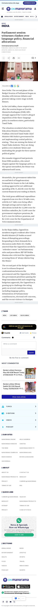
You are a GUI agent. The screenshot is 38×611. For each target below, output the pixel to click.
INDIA (27, 16)
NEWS (22, 548)
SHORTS (22, 570)
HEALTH (4, 557)
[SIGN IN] (35, 8)
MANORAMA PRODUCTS (10, 477)
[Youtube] (10, 601)
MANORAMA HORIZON (9, 444)
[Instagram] (6, 601)
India (5, 26)
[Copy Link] (19, 58)
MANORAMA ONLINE (8, 439)
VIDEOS (4, 566)
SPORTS (22, 557)
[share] (9, 58)
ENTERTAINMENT (19, 16)
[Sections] (3, 8)
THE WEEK (5, 448)
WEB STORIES (24, 566)
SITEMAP (4, 506)
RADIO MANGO (7, 457)
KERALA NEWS (9, 16)
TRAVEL (22, 561)
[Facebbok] (3, 601)
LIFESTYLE (23, 553)
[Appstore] (23, 587)
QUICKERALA (6, 461)
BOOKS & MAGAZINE (27, 457)
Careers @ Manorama (28, 481)
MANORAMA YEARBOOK (10, 452)
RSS (21, 485)
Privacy (5, 481)
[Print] (14, 58)
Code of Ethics (25, 510)
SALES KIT (23, 497)
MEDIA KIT (23, 477)
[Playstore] (8, 587)
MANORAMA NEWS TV (27, 448)
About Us (5, 472)
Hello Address (25, 439)
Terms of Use (6, 485)
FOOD (4, 561)
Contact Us (24, 472)
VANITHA (23, 444)
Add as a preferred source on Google (21, 327)
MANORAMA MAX (25, 452)
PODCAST (5, 570)
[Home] (2, 16)
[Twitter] (14, 601)
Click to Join (19, 535)
